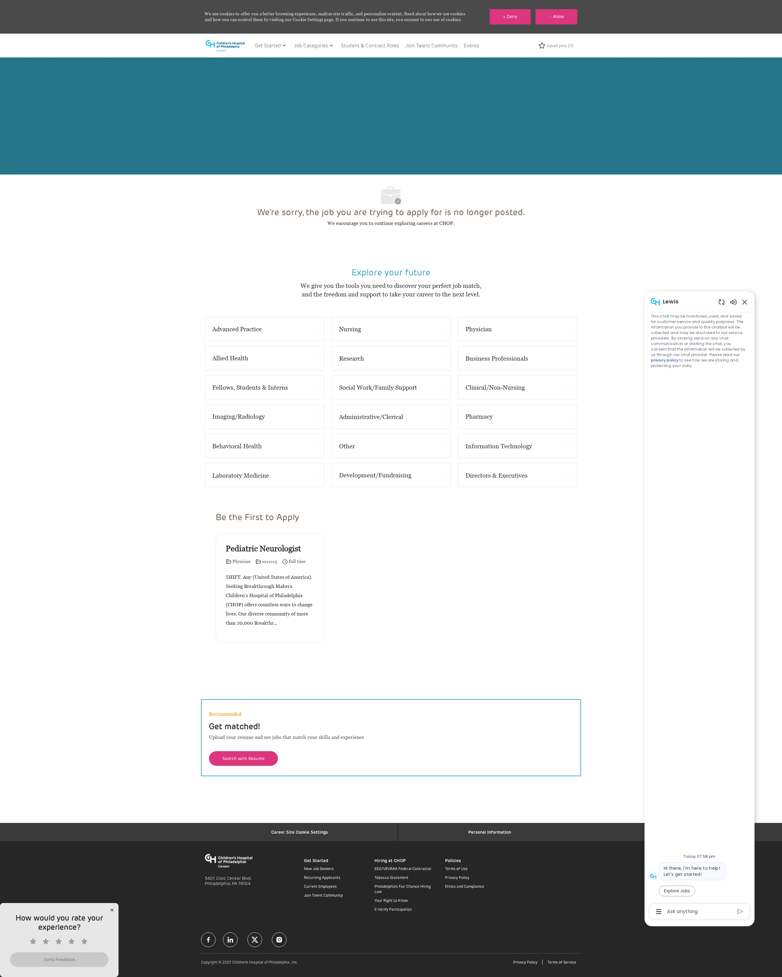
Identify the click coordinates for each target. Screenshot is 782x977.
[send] (740, 911)
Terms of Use (456, 868)
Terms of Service (561, 962)
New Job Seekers (319, 868)
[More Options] (659, 911)
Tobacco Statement (391, 877)
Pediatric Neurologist (263, 548)
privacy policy (664, 360)
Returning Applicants (322, 877)
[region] (700, 606)
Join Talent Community (431, 45)
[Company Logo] (228, 45)
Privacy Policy (457, 877)
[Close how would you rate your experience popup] (112, 910)
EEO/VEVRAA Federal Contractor (403, 868)
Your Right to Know (391, 900)
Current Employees (320, 886)
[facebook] (208, 939)
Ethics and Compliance (464, 886)
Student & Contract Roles (370, 45)
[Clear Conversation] (721, 302)
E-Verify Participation (393, 909)
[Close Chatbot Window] (745, 302)
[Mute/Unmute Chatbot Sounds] (733, 301)
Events (471, 45)
